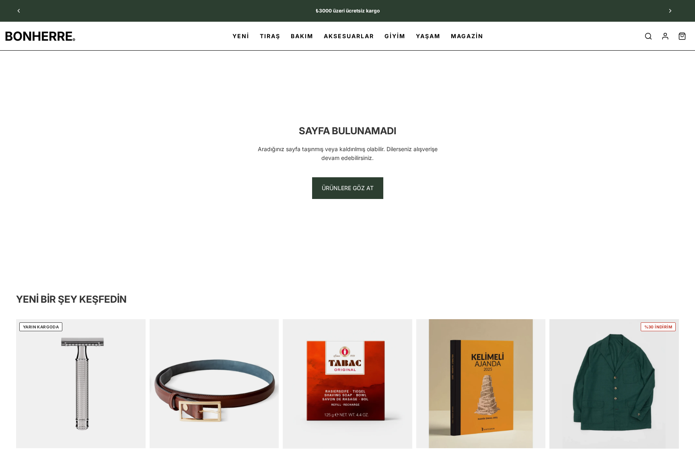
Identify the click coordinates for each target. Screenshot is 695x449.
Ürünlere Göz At (348, 188)
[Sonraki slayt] (670, 11)
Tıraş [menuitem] (270, 36)
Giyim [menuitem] (395, 36)
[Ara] (648, 36)
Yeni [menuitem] (240, 36)
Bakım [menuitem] (302, 36)
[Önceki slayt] (19, 11)
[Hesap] (665, 36)
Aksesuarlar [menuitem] (349, 36)
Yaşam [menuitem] (428, 36)
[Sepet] (682, 36)
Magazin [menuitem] (467, 36)
